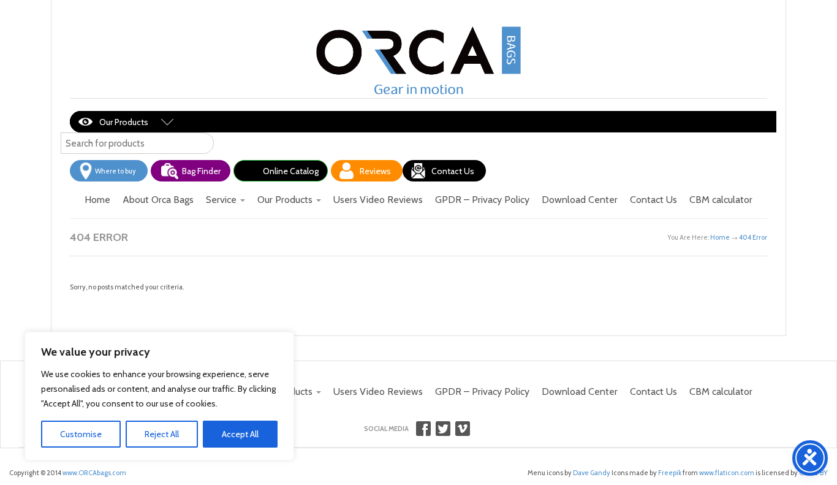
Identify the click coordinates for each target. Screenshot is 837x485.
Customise (81, 434)
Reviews (375, 171)
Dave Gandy (591, 472)
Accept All (240, 434)
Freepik (669, 472)
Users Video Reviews (378, 199)
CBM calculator (720, 199)
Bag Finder (201, 171)
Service (222, 199)
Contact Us (452, 171)
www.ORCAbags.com (94, 472)
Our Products (123, 122)
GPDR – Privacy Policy (482, 199)
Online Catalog (291, 171)
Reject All (162, 434)
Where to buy (115, 171)
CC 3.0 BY (813, 472)
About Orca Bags (158, 199)
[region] (159, 396)
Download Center (580, 199)
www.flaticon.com (726, 472)
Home (97, 199)
